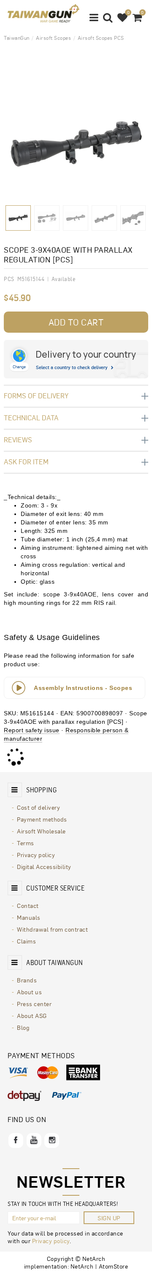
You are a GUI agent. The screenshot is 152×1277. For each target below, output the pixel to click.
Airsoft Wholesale (41, 831)
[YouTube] (34, 1140)
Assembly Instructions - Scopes (83, 687)
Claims (26, 941)
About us (29, 992)
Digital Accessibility (44, 866)
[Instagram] (51, 1140)
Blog (23, 1027)
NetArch (82, 1266)
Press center (34, 1003)
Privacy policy (36, 854)
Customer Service (55, 888)
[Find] (108, 17)
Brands (27, 980)
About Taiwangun (54, 962)
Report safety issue (32, 730)
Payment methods (42, 819)
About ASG (32, 1015)
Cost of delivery (38, 807)
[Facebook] (15, 1140)
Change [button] (19, 366)
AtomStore (113, 1266)
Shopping (41, 790)
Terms (25, 843)
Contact (28, 905)
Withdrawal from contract (52, 929)
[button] (94, 17)
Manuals (29, 917)
